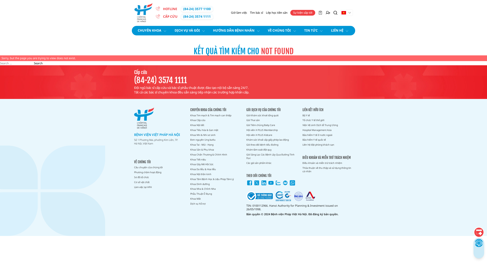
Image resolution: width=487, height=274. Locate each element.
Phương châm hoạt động (147, 172)
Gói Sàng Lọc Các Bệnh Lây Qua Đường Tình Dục (270, 156)
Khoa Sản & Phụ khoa (202, 149)
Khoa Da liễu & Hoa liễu (203, 169)
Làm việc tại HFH (143, 187)
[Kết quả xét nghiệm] (320, 12)
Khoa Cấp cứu (197, 120)
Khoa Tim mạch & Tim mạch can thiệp (210, 115)
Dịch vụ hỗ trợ (198, 203)
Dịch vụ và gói (187, 30)
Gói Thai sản (253, 120)
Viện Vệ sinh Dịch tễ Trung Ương (320, 125)
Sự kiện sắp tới (302, 12)
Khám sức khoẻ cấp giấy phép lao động (267, 139)
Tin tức (311, 30)
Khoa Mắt (195, 198)
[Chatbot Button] (479, 243)
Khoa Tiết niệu (198, 159)
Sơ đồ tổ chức (141, 177)
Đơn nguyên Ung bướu (203, 139)
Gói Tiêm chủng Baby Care (260, 125)
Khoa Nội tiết (197, 125)
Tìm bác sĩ (256, 12)
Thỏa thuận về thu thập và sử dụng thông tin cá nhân (326, 169)
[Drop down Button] (347, 13)
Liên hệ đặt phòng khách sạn (318, 144)
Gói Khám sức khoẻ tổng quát (262, 115)
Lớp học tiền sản (276, 12)
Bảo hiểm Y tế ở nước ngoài (317, 135)
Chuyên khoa (149, 30)
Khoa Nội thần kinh (200, 174)
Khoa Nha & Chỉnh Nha (203, 188)
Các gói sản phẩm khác (258, 163)
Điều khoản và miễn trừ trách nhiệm (322, 163)
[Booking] (478, 232)
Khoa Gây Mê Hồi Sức (201, 164)
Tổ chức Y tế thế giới (313, 120)
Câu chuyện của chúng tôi (148, 167)
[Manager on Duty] (327, 12)
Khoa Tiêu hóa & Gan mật (204, 130)
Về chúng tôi (279, 30)
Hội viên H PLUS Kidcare (259, 135)
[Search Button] (335, 12)
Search (38, 63)
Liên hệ (337, 30)
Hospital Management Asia (317, 130)
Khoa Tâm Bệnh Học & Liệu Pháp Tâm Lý (212, 179)
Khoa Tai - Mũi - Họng (201, 144)
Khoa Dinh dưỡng (200, 184)
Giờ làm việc (239, 12)
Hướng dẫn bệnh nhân (234, 30)
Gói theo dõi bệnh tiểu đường (262, 144)
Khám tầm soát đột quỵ (258, 149)
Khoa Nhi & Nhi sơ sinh (203, 135)
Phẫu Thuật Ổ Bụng (201, 193)
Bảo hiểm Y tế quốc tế (314, 139)
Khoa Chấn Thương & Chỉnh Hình (208, 154)
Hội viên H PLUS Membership (262, 130)
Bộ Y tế (306, 115)
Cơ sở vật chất (142, 182)
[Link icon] (249, 183)
